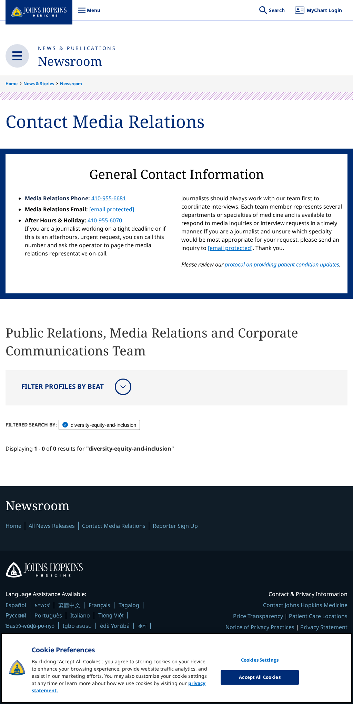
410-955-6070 (105, 220)
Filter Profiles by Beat (62, 386)
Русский (16, 615)
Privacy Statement (323, 627)
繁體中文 (69, 605)
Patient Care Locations (318, 616)
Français (99, 605)
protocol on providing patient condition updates (282, 264)
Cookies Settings (260, 660)
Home (12, 84)
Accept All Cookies (259, 677)
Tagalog (129, 605)
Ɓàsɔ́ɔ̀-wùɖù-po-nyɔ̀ (30, 626)
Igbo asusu (77, 626)
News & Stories (38, 84)
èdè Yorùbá (115, 626)
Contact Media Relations (113, 526)
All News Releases (52, 526)
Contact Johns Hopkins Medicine (305, 605)
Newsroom (70, 61)
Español (16, 605)
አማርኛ (42, 605)
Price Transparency (258, 616)
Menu (89, 13)
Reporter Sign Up (175, 526)
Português (48, 615)
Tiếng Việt (110, 615)
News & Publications (77, 48)
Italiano (80, 615)
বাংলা (142, 626)
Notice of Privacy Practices (259, 627)
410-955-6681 (108, 198)
